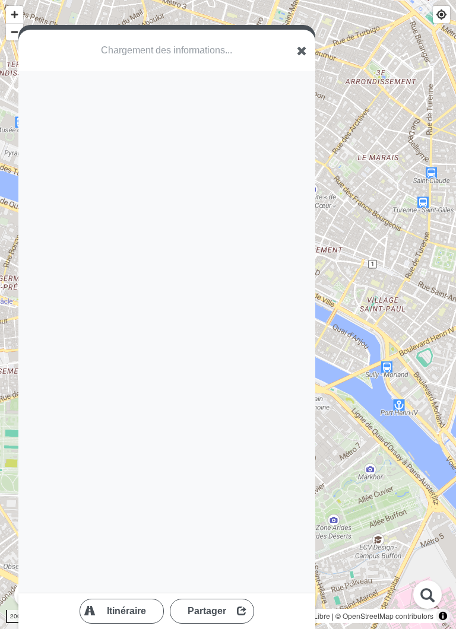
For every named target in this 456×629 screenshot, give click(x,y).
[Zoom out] (14, 31)
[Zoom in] (14, 14)
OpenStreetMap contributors (388, 616)
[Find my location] (441, 14)
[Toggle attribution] (443, 616)
